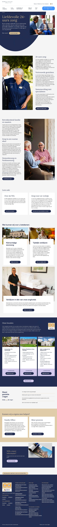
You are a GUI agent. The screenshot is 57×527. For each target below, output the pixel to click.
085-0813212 (18, 503)
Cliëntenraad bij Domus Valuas (35, 499)
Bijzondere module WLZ (34, 514)
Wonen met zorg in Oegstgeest (48, 502)
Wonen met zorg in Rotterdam (48, 500)
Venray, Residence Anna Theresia (28, 350)
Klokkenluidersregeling (33, 495)
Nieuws (35, 3)
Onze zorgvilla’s (5, 8)
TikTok (3, 504)
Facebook (4, 497)
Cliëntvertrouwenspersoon (47, 486)
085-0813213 (18, 508)
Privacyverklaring (32, 492)
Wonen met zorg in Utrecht (47, 494)
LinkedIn (8, 504)
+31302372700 (46, 370)
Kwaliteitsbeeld (32, 500)
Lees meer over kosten (10, 211)
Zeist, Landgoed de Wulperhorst (45, 350)
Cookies (30, 494)
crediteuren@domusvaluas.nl (21, 487)
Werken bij (39, 3)
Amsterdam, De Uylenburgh (8, 350)
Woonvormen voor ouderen (47, 484)
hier (6, 399)
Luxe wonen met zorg (9, 12)
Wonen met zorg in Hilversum (48, 495)
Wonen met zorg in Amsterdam (48, 490)
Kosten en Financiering (33, 488)
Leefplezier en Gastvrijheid (20, 8)
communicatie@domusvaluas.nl (21, 504)
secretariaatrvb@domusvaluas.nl (22, 514)
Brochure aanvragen (14, 33)
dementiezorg (5, 172)
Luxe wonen (12, 8)
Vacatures (31, 490)
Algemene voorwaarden (34, 508)
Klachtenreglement (45, 488)
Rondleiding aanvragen (8, 178)
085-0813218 (18, 498)
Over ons (36, 8)
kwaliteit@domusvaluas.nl (20, 495)
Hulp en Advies (30, 8)
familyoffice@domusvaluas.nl (21, 509)
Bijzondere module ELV (33, 512)
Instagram (10, 497)
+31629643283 (11, 370)
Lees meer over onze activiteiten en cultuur (40, 211)
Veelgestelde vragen (33, 484)
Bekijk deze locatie (10, 373)
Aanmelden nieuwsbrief (33, 491)
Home (3, 12)
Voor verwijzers (45, 3)
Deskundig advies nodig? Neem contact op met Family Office (15, 473)
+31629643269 (28, 370)
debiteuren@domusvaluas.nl (21, 490)
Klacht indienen (32, 487)
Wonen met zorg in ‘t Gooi (47, 499)
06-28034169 (18, 513)
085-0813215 (18, 486)
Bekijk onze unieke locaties (41, 108)
